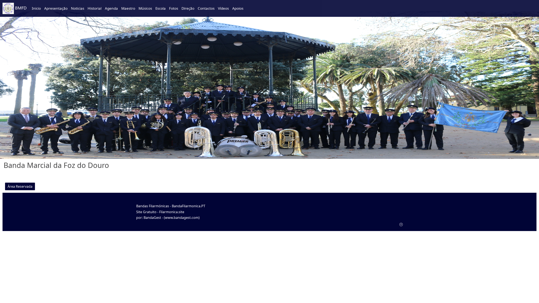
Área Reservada (20, 186)
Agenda (111, 8)
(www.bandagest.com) (182, 217)
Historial (94, 8)
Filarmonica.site (171, 212)
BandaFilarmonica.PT (188, 206)
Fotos (173, 8)
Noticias (77, 8)
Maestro (128, 8)
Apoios (237, 8)
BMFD (20, 8)
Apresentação (56, 8)
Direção (187, 8)
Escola (160, 8)
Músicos (145, 8)
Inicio (36, 8)
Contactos (206, 8)
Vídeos (223, 8)
